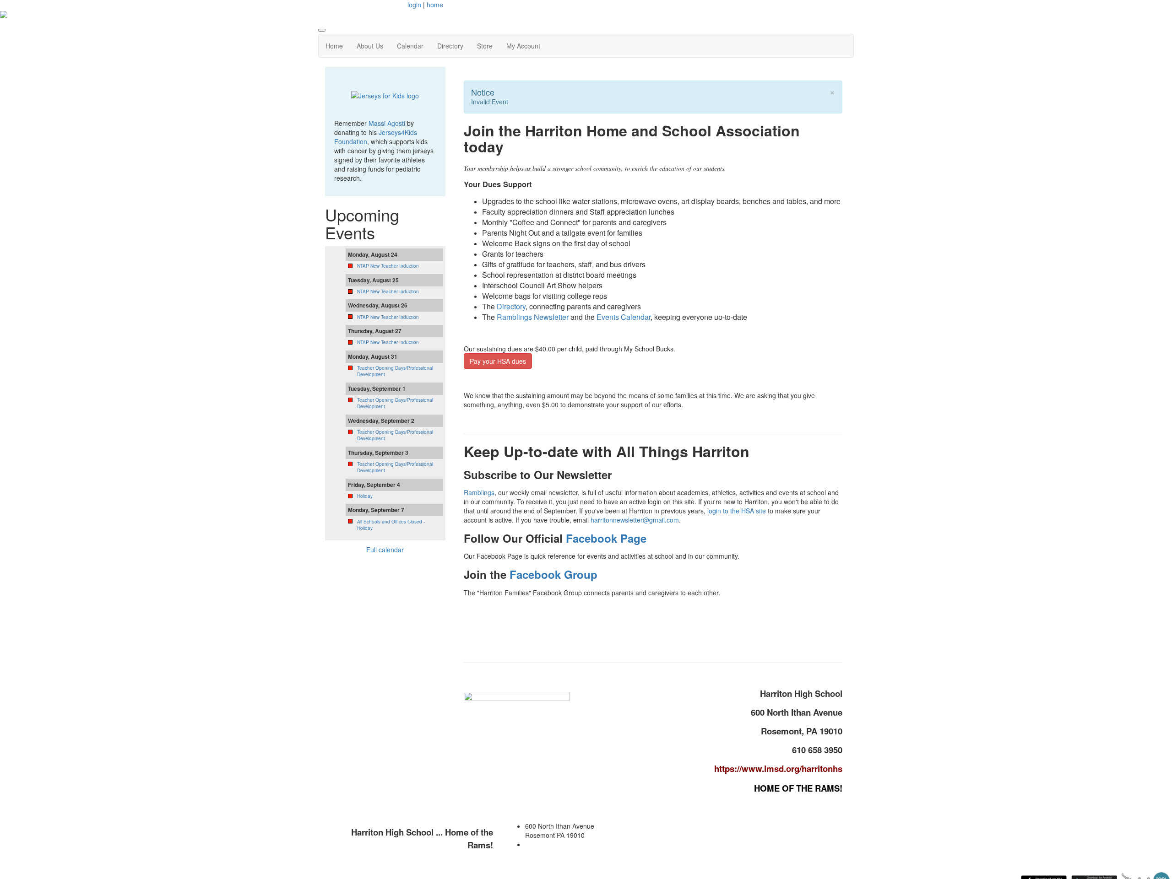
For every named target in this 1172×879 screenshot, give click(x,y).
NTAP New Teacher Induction (388, 266)
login (414, 4)
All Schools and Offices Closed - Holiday (391, 524)
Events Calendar (624, 317)
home (435, 4)
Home (334, 45)
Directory (450, 45)
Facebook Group (553, 574)
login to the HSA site (736, 510)
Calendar (410, 45)
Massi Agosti (387, 123)
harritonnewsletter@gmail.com (635, 519)
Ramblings (479, 492)
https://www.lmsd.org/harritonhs (778, 768)
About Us (370, 45)
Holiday (365, 496)
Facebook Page (606, 538)
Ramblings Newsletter (533, 317)
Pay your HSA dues (498, 361)
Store (485, 45)
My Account (523, 45)
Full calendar (385, 549)
